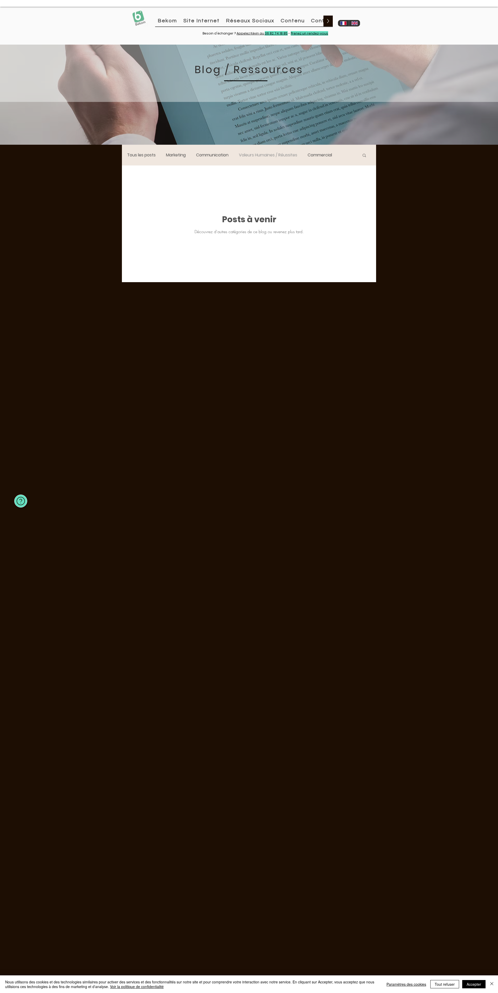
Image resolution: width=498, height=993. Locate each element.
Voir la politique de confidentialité (137, 986)
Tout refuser (445, 984)
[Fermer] (492, 984)
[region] (19, 493)
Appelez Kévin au (262, 33)
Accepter (474, 984)
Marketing (176, 155)
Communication (212, 155)
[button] (364, 155)
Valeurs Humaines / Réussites (268, 155)
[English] (354, 23)
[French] (343, 23)
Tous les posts (141, 155)
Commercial (320, 155)
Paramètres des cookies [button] (406, 984)
